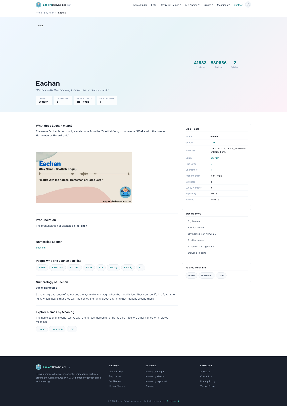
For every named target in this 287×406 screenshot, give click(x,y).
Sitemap (149, 386)
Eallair (89, 267)
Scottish (214, 158)
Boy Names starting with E (202, 233)
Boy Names (50, 12)
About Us (205, 371)
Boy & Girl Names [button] (169, 4)
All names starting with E (201, 246)
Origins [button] (207, 4)
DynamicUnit (173, 401)
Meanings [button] (222, 4)
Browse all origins (197, 252)
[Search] (248, 4)
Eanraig (113, 267)
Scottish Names (196, 227)
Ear (140, 267)
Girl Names (115, 381)
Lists (153, 4)
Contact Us (206, 376)
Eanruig (128, 267)
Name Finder (140, 4)
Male (213, 142)
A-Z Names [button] (191, 4)
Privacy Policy (208, 381)
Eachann (41, 247)
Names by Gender (155, 376)
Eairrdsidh (57, 267)
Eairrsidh (74, 267)
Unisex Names (117, 386)
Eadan (42, 267)
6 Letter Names (196, 240)
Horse (42, 329)
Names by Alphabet (156, 381)
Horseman (57, 329)
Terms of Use (207, 386)
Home (39, 12)
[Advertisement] (107, 54)
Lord (71, 329)
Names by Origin (154, 371)
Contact (238, 4)
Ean (101, 267)
